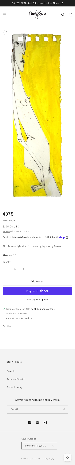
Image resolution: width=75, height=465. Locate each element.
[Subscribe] (64, 409)
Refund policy (14, 387)
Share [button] (10, 326)
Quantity (7, 261)
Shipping (6, 231)
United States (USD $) (35, 445)
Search (11, 371)
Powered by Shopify (46, 459)
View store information (19, 318)
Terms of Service (16, 379)
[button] (4, 15)
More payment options (37, 299)
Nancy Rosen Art (33, 459)
